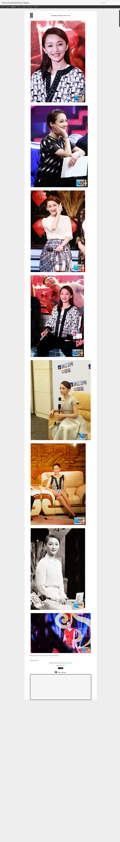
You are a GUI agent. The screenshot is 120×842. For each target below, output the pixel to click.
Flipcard (8, 7)
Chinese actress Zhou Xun (60, 15)
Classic (2, 7)
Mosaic (19, 7)
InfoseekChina (68, 663)
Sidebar (24, 7)
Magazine (13, 7)
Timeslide (35, 7)
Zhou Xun (62, 665)
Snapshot (29, 7)
